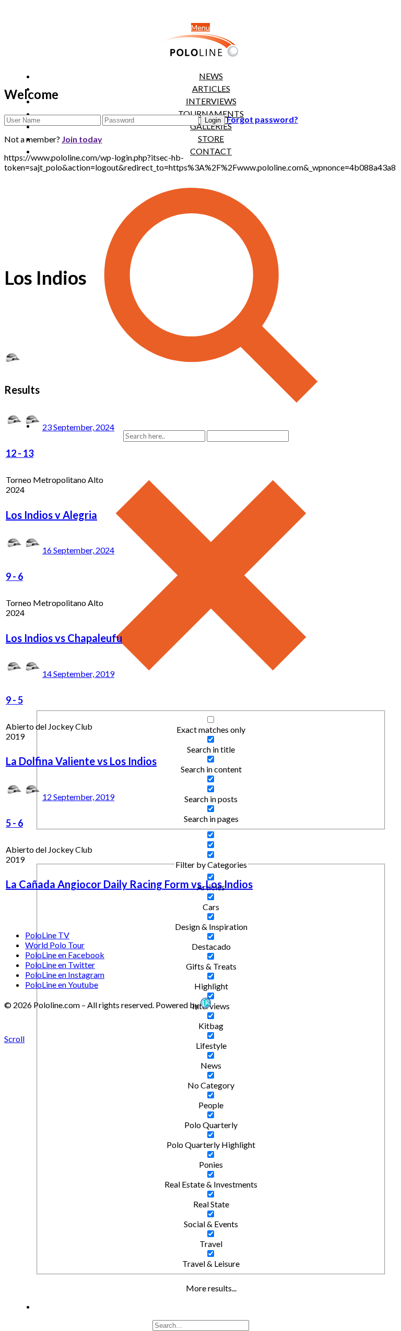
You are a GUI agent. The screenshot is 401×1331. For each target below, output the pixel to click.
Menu (200, 27)
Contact (211, 151)
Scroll (14, 1039)
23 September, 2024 (78, 427)
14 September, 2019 (78, 674)
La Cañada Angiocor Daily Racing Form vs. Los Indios (129, 884)
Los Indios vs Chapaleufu (64, 638)
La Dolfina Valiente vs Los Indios (81, 761)
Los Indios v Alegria (51, 515)
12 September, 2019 (78, 797)
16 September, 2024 (78, 550)
